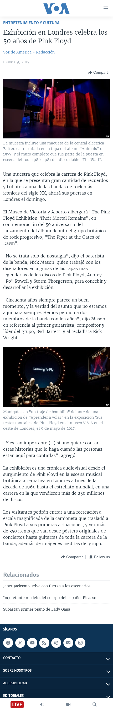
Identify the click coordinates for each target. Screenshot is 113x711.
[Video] (68, 704)
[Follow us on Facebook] (8, 643)
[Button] (99, 72)
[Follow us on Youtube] (32, 643)
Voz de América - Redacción (29, 52)
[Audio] (42, 704)
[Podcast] (56, 643)
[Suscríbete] (68, 643)
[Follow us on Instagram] (80, 643)
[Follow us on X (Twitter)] (20, 643)
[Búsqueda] (94, 704)
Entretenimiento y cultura (31, 23)
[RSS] (44, 643)
